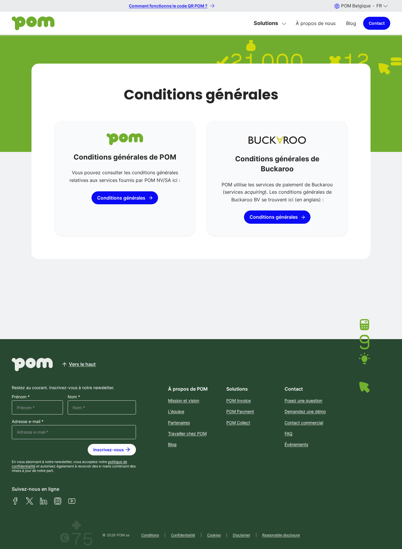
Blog (351, 23)
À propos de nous (315, 23)
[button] (361, 5)
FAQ (289, 433)
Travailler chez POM (187, 433)
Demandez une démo (305, 411)
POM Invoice (238, 400)
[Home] (33, 23)
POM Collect (238, 422)
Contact (377, 23)
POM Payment (240, 411)
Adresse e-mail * (28, 421)
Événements (296, 444)
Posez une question (303, 400)
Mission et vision (183, 400)
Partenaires (179, 422)
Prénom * (21, 396)
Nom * (74, 396)
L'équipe (176, 411)
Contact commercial (304, 422)
